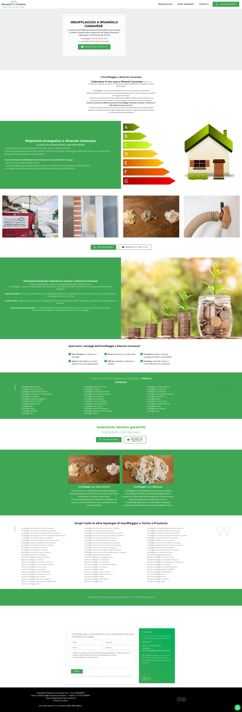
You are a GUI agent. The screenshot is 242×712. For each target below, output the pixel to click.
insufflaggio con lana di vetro (32, 389)
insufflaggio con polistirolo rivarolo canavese (163, 533)
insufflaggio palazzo (154, 406)
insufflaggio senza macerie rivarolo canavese (163, 550)
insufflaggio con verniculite (94, 396)
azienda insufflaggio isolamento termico (98, 574)
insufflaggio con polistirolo (156, 392)
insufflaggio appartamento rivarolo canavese (37, 528)
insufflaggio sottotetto (29, 411)
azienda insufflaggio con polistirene (97, 560)
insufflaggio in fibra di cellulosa (95, 401)
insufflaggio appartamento (30, 387)
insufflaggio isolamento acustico (95, 404)
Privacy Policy (125, 676)
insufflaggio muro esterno (93, 406)
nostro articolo (67, 296)
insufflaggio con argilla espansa (158, 387)
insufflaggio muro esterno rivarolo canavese (100, 548)
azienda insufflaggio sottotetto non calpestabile (38, 581)
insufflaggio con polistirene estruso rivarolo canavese (103, 533)
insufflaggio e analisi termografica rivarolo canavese (40, 540)
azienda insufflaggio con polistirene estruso (37, 562)
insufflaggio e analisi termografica (33, 399)
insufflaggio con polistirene (157, 389)
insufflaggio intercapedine (30, 404)
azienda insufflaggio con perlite (32, 560)
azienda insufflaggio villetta (31, 584)
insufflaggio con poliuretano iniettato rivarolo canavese (167, 535)
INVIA (77, 671)
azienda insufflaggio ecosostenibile (33, 569)
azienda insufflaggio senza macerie (96, 579)
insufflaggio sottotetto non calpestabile (98, 411)
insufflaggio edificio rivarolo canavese (160, 540)
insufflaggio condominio (155, 396)
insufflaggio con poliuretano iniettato (160, 394)
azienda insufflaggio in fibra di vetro (97, 572)
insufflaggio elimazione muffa (31, 401)
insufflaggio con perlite (92, 389)
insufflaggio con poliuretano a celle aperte (36, 394)
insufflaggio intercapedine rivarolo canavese (37, 545)
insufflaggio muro (27, 406)
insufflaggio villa (27, 413)
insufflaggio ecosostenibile (93, 399)
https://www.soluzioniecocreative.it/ (61, 698)
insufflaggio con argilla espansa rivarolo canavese (165, 528)
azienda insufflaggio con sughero (159, 564)
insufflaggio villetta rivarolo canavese (97, 555)
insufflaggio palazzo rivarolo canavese (160, 548)
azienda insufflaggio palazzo (94, 577)
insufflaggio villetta (91, 413)
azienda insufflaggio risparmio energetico (36, 579)
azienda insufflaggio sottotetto (158, 579)
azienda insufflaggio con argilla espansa (98, 557)
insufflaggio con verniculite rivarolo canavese (100, 538)
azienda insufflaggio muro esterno (33, 577)
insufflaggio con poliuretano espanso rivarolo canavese (104, 535)
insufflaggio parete (28, 408)
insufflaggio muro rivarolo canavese (34, 548)
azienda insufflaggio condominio (96, 567)
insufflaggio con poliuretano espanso (97, 394)
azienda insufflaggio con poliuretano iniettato (100, 564)
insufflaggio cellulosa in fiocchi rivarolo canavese (102, 528)
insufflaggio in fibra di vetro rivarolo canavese (164, 543)
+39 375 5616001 (228, 4)
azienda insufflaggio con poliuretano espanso (37, 564)
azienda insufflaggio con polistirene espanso (163, 560)
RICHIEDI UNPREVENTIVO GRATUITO (137, 439)
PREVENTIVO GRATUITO (96, 47)
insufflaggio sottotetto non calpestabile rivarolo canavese (105, 552)
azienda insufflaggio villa (156, 581)
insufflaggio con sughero (30, 396)
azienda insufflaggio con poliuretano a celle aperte (165, 562)
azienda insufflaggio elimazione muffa (160, 569)
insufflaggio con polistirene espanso (34, 392)
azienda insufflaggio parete (156, 577)
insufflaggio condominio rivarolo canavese (162, 538)
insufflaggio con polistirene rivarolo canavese (163, 531)
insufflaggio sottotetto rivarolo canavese (36, 552)
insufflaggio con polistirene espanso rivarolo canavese (41, 533)
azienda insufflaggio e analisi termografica (162, 567)
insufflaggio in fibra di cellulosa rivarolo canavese (102, 543)
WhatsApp (146, 648)
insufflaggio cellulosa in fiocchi (95, 387)
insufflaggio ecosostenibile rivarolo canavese (100, 540)
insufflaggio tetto (153, 411)
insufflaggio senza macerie (156, 408)
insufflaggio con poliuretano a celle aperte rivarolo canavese (43, 535)
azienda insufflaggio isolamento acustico (35, 574)
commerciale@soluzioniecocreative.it (156, 650)
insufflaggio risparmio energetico (96, 408)
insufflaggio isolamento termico (158, 404)
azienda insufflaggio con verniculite (34, 567)
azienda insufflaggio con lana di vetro (161, 557)
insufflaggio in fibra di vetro (157, 401)
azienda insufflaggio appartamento (159, 555)
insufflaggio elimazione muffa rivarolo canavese (38, 543)
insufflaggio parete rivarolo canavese (34, 550)
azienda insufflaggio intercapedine (159, 572)
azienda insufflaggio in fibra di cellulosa (35, 572)
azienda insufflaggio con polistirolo (96, 562)
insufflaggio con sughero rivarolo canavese (37, 538)
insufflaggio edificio (154, 399)
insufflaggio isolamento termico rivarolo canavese (165, 545)
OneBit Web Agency (74, 705)
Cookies (64, 700)
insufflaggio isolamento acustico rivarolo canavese (102, 545)
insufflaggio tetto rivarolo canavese (160, 552)
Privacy (56, 700)
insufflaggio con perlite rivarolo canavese (99, 531)
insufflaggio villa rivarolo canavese (33, 555)
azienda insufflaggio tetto (93, 581)
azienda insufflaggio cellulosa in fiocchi (35, 557)
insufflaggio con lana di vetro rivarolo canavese (38, 531)
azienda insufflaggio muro (156, 574)
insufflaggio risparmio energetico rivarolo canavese (103, 550)
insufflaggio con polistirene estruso (97, 392)
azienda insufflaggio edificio (94, 569)
